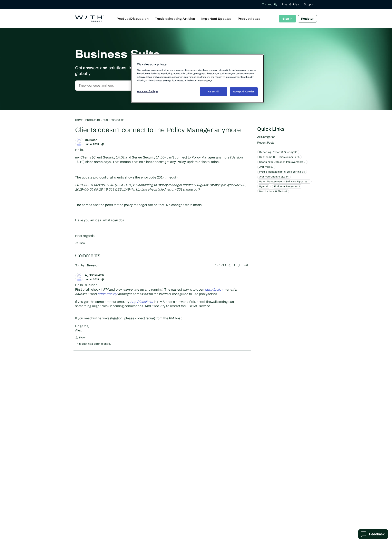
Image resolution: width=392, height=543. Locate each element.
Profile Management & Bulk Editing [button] (282, 171)
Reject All (213, 91)
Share (80, 243)
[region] (197, 78)
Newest (92, 266)
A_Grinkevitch (94, 275)
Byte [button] (263, 186)
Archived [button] (266, 166)
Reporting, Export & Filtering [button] (278, 152)
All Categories (266, 136)
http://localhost (141, 301)
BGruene (91, 140)
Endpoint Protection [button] (287, 186)
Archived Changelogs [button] (274, 176)
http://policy (214, 289)
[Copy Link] (102, 144)
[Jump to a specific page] (246, 265)
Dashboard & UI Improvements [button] (279, 157)
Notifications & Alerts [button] (273, 191)
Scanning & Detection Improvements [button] (282, 162)
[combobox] (119, 85)
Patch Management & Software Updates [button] (284, 181)
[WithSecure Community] (89, 19)
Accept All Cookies (243, 91)
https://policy (107, 294)
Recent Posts (265, 142)
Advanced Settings (147, 91)
